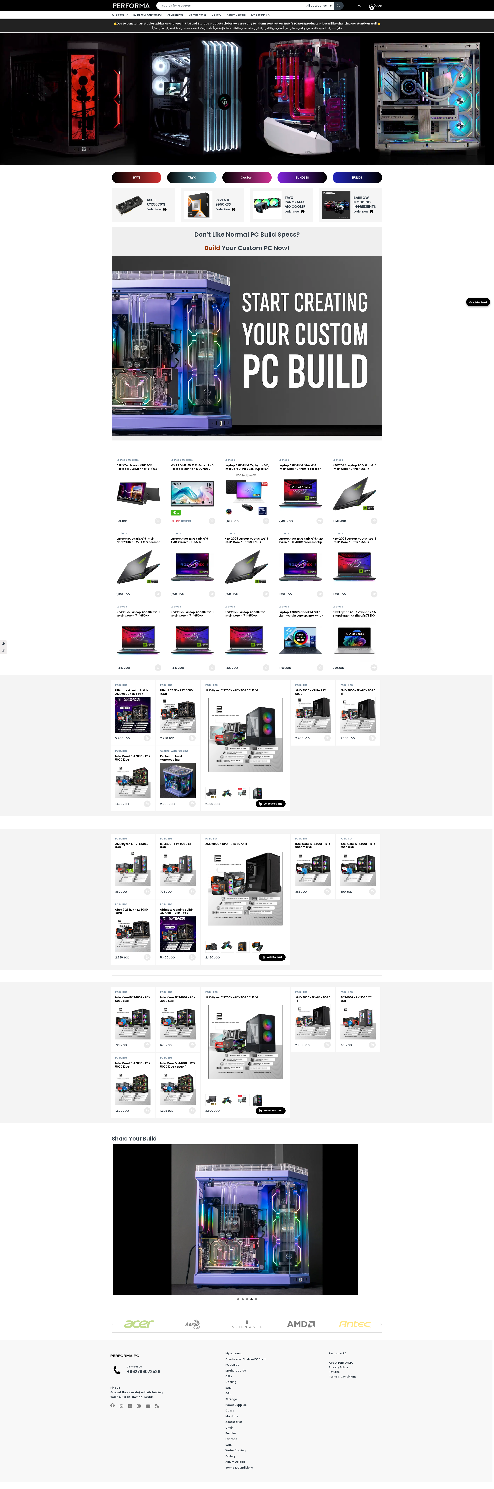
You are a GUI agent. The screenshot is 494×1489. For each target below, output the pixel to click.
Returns (334, 1372)
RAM (228, 1388)
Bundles (230, 1433)
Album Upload (236, 15)
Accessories (233, 1422)
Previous (107, 1220)
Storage (231, 1399)
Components (197, 15)
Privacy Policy (338, 1367)
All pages (118, 15)
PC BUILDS (121, 685)
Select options (145, 738)
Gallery (216, 15)
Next (387, 1220)
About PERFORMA (341, 1363)
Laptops (122, 459)
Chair (229, 1428)
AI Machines (175, 15)
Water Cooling (179, 751)
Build (212, 248)
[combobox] (230, 6)
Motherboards (235, 1371)
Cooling (165, 751)
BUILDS (357, 177)
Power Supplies (236, 1405)
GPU (228, 1393)
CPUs (229, 1376)
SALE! (228, 1445)
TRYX (192, 177)
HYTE (136, 177)
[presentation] (381, 1324)
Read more (319, 521)
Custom (247, 177)
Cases (229, 1410)
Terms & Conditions (239, 1468)
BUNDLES (302, 177)
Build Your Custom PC (147, 15)
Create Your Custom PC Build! (245, 1359)
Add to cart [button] (158, 521)
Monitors (133, 459)
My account (259, 15)
